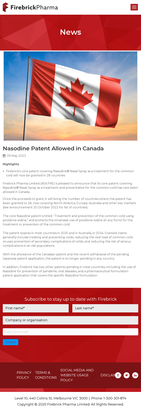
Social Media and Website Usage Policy (77, 375)
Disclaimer (111, 375)
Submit (10, 342)
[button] (134, 7)
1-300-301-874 (115, 398)
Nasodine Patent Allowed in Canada (53, 148)
